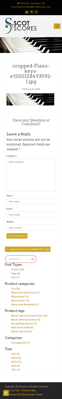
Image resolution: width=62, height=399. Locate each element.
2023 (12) (16, 362)
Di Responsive (26, 394)
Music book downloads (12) (25, 292)
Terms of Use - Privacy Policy (20, 390)
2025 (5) (15, 354)
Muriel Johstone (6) (21, 331)
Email (10, 208)
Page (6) (15, 273)
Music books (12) (20, 296)
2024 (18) (16, 358)
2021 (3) (15, 369)
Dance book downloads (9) (25, 304)
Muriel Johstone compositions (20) (29, 315)
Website (10, 221)
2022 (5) (15, 366)
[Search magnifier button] (33, 259)
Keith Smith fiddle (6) (22, 327)
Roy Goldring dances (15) (24, 323)
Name (10, 195)
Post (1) (15, 277)
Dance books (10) (20, 300)
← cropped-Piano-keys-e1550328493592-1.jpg (28, 249)
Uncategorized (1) (20, 342)
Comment (12, 155)
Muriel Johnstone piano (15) (25, 319)
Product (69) (17, 269)
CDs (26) (15, 288)
